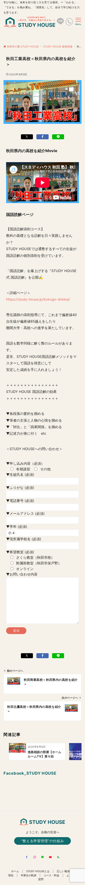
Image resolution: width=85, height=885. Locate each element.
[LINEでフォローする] (42, 857)
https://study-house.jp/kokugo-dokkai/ (38, 299)
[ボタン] (60, 23)
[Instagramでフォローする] (34, 857)
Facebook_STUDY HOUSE (29, 773)
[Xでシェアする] (27, 136)
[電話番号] (69, 21)
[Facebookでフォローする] (27, 857)
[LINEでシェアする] (58, 136)
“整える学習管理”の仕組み (42, 841)
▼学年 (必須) (16, 526)
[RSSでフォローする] (58, 857)
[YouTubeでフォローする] (50, 857)
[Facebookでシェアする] (42, 136)
